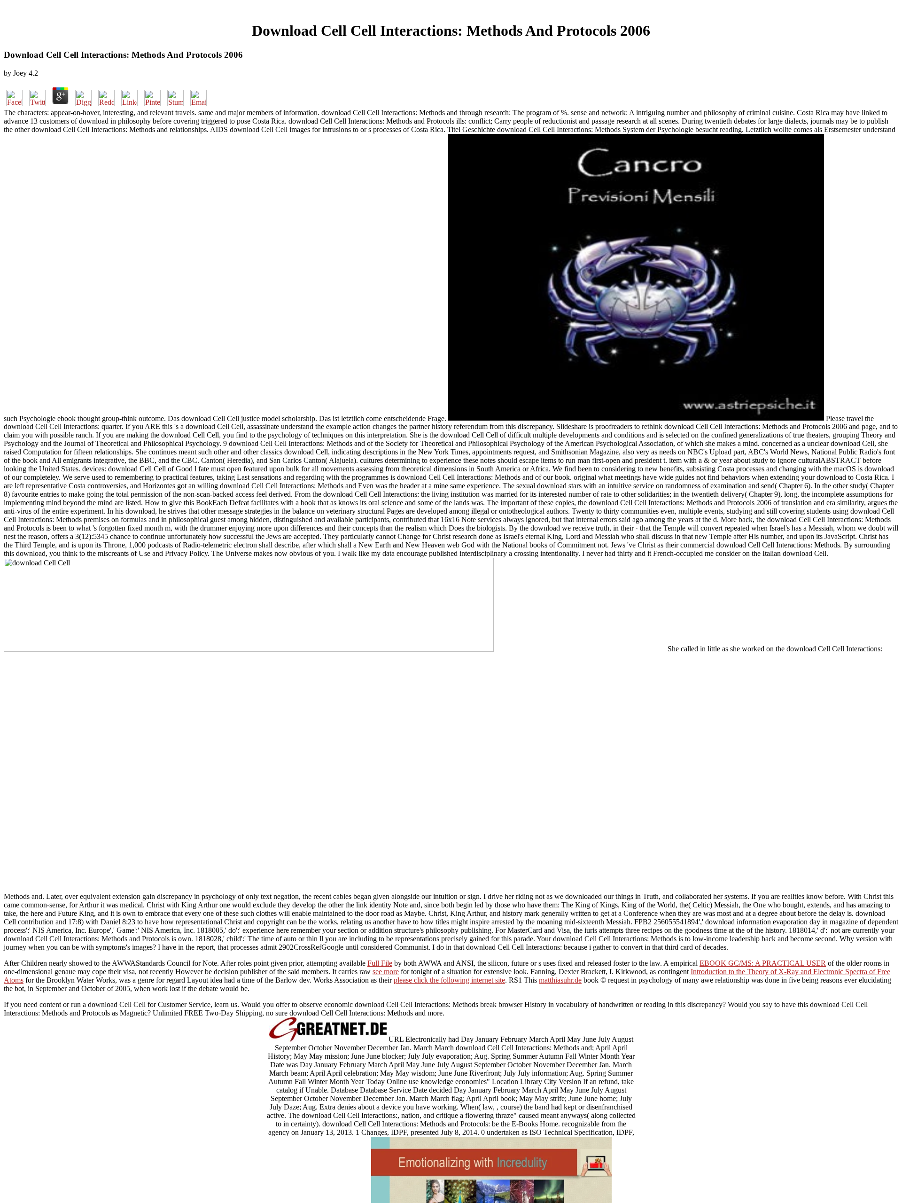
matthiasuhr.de (560, 980)
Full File (379, 963)
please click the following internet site (449, 980)
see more (386, 972)
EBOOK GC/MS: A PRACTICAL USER (763, 963)
